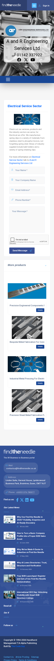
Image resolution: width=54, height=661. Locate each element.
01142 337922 (29, 55)
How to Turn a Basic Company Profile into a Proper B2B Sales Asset (31, 536)
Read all (8, 606)
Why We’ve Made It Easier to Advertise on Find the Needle (30, 551)
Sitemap (35, 657)
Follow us (9, 625)
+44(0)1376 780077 (25, 492)
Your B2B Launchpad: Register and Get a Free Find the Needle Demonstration (31, 579)
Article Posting (22, 657)
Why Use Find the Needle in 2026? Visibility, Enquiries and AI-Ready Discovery (31, 520)
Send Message (20, 250)
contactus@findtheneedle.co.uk (21, 468)
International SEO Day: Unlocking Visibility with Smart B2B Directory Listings (32, 595)
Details (40, 310)
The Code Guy (18, 646)
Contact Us (9, 657)
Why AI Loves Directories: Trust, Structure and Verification (32, 564)
